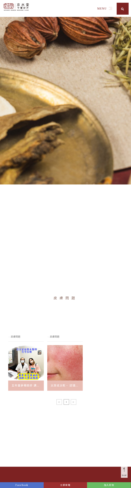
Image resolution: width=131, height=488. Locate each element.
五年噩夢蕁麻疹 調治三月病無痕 (26, 386)
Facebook (21, 485)
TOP (124, 475)
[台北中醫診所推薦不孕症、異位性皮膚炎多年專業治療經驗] (65, 99)
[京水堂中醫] (16, 6)
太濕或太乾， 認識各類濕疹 (65, 386)
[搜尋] (123, 9)
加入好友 (109, 485)
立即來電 (65, 485)
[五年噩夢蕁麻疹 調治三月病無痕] (26, 363)
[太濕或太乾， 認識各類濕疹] (65, 363)
